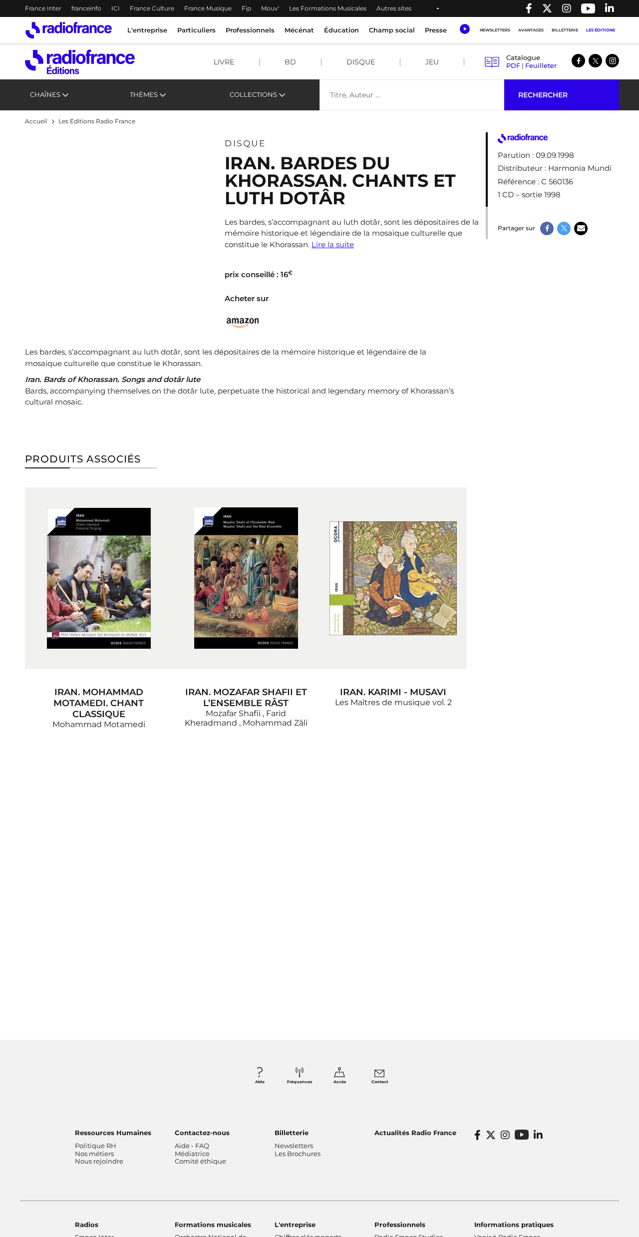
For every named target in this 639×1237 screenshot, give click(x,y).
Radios (86, 1225)
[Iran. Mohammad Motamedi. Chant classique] (98, 578)
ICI (115, 8)
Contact (379, 1081)
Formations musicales (213, 1225)
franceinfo (86, 8)
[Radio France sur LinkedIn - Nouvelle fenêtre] (538, 1135)
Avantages (531, 29)
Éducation (341, 30)
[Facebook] (578, 60)
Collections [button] (253, 94)
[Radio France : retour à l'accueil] (68, 30)
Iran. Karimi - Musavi (393, 692)
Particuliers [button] (196, 30)
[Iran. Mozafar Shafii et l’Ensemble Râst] (246, 578)
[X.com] (595, 60)
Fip (246, 8)
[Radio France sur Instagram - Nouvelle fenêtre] (566, 8)
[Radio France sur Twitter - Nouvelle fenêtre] (547, 8)
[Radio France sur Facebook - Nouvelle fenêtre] (529, 8)
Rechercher (543, 94)
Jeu (432, 61)
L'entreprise (295, 1225)
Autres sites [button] (393, 8)
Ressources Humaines (113, 1133)
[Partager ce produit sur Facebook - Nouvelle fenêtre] (547, 228)
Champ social (392, 30)
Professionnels (399, 1225)
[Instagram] (612, 60)
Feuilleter (541, 65)
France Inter (43, 8)
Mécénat (299, 30)
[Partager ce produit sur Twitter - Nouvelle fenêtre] (564, 228)
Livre (224, 61)
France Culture (152, 8)
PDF (513, 65)
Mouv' (270, 8)
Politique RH (95, 1146)
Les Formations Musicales (327, 8)
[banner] (319, 8)
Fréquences (299, 1081)
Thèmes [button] (144, 94)
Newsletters (495, 29)
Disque (360, 61)
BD (290, 61)
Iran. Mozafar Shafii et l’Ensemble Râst (246, 698)
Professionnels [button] (250, 30)
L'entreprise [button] (147, 30)
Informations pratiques (514, 1225)
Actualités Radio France (415, 1133)
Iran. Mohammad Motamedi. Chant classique (98, 703)
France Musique (208, 8)
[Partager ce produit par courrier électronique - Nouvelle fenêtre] (581, 228)
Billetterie (565, 29)
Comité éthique (200, 1161)
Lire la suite (333, 244)
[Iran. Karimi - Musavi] (393, 578)
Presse (436, 30)
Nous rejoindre (99, 1161)
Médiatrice (192, 1154)
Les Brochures (297, 1154)
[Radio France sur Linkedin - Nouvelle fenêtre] (609, 8)
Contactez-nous (202, 1133)
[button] (464, 29)
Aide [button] (260, 1081)
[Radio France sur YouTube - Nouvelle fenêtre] (588, 8)
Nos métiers (94, 1154)
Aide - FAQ (192, 1146)
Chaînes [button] (45, 94)
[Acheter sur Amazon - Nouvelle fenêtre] (243, 321)
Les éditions (600, 29)
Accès (339, 1081)
